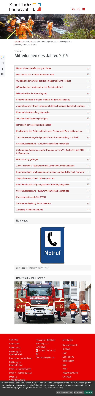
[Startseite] (27, 7)
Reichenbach (68, 360)
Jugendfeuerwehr (70, 372)
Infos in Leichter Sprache (20, 373)
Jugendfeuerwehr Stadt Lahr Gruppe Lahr (35, 178)
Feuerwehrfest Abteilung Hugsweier (33, 112)
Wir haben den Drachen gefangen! (32, 118)
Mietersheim (68, 356)
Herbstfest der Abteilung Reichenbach (33, 125)
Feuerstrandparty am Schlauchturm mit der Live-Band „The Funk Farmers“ (50, 172)
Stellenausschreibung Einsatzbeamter (33, 203)
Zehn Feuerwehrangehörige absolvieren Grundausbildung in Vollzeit (47, 137)
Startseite (17, 42)
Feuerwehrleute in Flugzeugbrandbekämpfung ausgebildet (43, 184)
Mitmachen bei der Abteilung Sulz (31, 93)
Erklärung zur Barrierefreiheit (15, 353)
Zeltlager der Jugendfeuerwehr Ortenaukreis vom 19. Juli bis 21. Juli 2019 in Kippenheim (50, 151)
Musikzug (67, 376)
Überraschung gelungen (27, 159)
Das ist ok (88, 392)
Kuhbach (67, 349)
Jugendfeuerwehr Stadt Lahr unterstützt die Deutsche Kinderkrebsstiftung (50, 106)
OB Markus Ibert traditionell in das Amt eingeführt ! (39, 87)
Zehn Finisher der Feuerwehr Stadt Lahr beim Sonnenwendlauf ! (45, 165)
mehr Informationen (64, 392)
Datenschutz (15, 347)
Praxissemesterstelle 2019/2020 (31, 197)
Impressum (14, 343)
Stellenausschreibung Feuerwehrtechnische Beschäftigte (42, 143)
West (65, 368)
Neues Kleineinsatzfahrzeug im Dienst (33, 68)
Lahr (64, 353)
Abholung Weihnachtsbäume (29, 209)
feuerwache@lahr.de (45, 357)
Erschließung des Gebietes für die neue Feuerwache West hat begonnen (49, 131)
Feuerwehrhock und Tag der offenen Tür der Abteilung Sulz (43, 99)
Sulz (64, 364)
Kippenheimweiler (70, 345)
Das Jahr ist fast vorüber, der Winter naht (35, 74)
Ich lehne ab (78, 392)
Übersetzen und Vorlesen (20, 358)
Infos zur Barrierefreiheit (20, 369)
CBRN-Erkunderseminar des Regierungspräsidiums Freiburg (43, 81)
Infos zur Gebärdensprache (17, 378)
